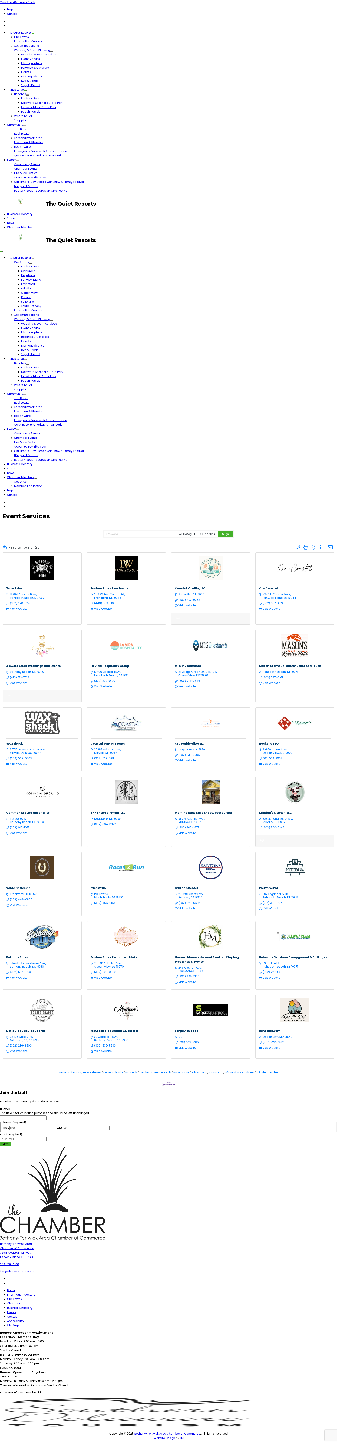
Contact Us (216, 1072)
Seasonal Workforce (28, 138)
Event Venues (30, 59)
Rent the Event (270, 1031)
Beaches (20, 94)
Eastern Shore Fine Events (109, 588)
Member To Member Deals (155, 1072)
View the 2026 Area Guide (17, 2)
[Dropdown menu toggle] (33, 33)
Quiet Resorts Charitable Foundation (39, 156)
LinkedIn (5, 1109)
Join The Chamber (267, 1072)
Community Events (27, 164)
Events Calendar (113, 1072)
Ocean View (29, 293)
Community (15, 125)
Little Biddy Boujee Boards (25, 1031)
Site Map (13, 1325)
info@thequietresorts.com (18, 1271)
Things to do (15, 90)
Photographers (31, 63)
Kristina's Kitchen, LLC (275, 813)
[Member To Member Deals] (178, 620)
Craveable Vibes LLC (190, 744)
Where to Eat (23, 116)
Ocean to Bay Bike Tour (30, 177)
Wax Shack (14, 744)
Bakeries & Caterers (35, 68)
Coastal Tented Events (108, 744)
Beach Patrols (30, 112)
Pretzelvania (268, 888)
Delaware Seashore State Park (42, 103)
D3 (181, 1438)
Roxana (26, 297)
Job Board (21, 129)
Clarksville (28, 271)
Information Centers (28, 41)
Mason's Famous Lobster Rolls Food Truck (290, 666)
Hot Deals (131, 1072)
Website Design (165, 1438)
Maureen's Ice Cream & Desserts (114, 1031)
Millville (26, 288)
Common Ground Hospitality (28, 813)
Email (11, 1134)
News (10, 223)
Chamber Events (25, 169)
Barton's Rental (186, 888)
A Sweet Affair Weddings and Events (33, 666)
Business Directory (19, 214)
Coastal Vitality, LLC (190, 588)
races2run (98, 888)
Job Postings (199, 1072)
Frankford (28, 284)
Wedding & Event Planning (32, 50)
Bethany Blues (17, 957)
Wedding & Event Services (39, 55)
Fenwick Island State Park (38, 107)
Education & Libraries (28, 142)
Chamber (13, 1303)
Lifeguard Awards (26, 186)
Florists (26, 72)
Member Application (28, 486)
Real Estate (22, 134)
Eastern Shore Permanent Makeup (116, 957)
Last (59, 1128)
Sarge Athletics (186, 1031)
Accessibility (15, 1321)
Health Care (22, 147)
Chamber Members (20, 227)
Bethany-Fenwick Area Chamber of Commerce (167, 1434)
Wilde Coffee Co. (18, 888)
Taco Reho (14, 588)
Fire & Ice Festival (26, 173)
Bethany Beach (31, 98)
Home (11, 1290)
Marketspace (181, 1072)
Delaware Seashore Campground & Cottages (293, 957)
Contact (13, 14)
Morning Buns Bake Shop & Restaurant (203, 813)
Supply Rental (30, 85)
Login (10, 9)
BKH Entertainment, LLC (108, 813)
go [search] (227, 534)
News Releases (92, 1072)
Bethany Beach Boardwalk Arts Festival (41, 191)
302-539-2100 (9, 1264)
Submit (5, 1143)
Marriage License (32, 76)
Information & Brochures (239, 1072)
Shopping (20, 120)
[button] (5, 547)
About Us (20, 482)
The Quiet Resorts (19, 33)
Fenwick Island (31, 280)
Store (11, 218)
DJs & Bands (29, 81)
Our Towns (21, 37)
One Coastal (268, 588)
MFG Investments (188, 666)
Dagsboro (28, 275)
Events (11, 160)
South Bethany (31, 306)
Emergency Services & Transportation (40, 151)
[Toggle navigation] (1, 251)
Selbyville (27, 302)
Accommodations (26, 46)
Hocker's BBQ (269, 744)
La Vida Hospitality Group (110, 666)
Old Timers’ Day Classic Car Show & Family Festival (49, 182)
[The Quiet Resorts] (23, 204)
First (6, 1128)
